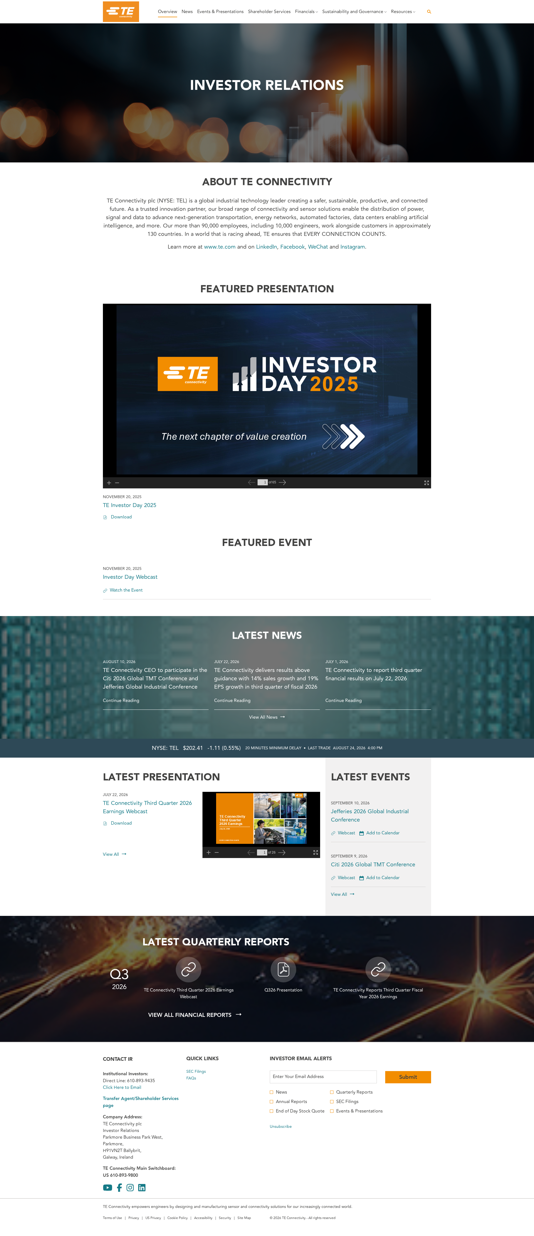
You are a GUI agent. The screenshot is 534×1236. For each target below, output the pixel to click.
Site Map (244, 1218)
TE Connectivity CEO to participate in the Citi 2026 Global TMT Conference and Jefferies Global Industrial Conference (155, 678)
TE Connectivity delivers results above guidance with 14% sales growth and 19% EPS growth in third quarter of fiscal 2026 (266, 678)
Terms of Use (112, 1218)
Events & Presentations (359, 1111)
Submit (408, 1077)
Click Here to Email (122, 1087)
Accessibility (203, 1218)
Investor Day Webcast (130, 577)
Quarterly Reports (354, 1092)
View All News (263, 717)
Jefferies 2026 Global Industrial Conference (370, 815)
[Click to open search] (427, 12)
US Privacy (153, 1218)
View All (111, 854)
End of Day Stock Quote (300, 1111)
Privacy (133, 1218)
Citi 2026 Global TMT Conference (373, 864)
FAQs (197, 1078)
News (281, 1092)
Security (225, 1218)
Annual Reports (291, 1101)
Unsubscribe (281, 1126)
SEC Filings (202, 1072)
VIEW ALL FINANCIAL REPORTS (190, 1015)
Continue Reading (121, 700)
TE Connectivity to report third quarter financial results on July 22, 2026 (373, 674)
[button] (379, 833)
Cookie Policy (177, 1218)
